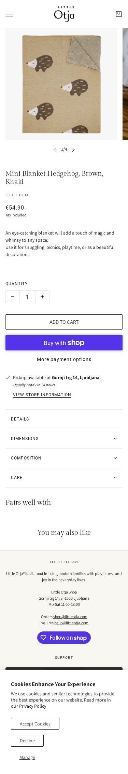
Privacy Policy (32, 706)
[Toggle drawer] (9, 14)
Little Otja (17, 195)
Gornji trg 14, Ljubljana (75, 377)
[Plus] (42, 296)
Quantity (16, 283)
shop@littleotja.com (70, 616)
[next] (73, 149)
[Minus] (12, 296)
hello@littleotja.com (71, 622)
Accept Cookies (35, 724)
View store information (42, 395)
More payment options (64, 359)
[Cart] (119, 14)
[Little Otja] (64, 14)
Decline (27, 740)
